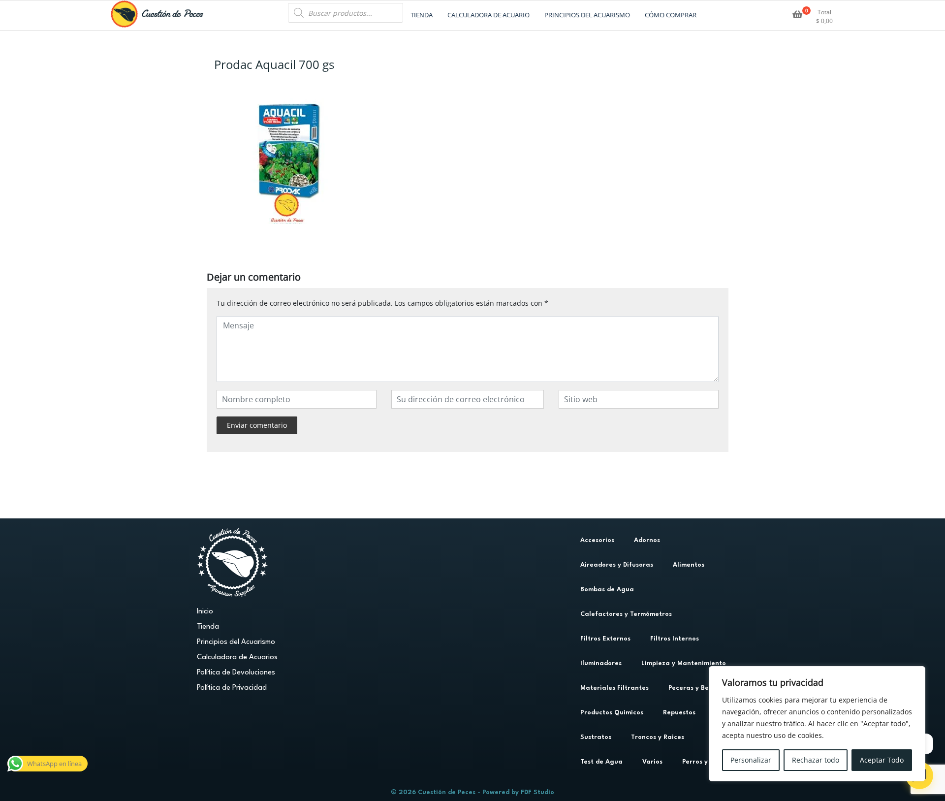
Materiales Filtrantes (614, 688)
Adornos (647, 540)
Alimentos (688, 565)
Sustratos (595, 737)
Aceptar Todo (882, 760)
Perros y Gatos (705, 762)
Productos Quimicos (611, 712)
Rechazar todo (815, 760)
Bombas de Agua (607, 589)
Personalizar (750, 760)
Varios (652, 762)
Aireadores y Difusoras (616, 565)
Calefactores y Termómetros (626, 614)
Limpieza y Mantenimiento (683, 663)
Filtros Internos (674, 639)
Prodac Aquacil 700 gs (274, 64)
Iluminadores (601, 663)
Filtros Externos (605, 639)
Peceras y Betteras (698, 688)
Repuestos (679, 712)
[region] (817, 723)
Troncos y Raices (657, 737)
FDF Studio (537, 792)
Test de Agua (601, 762)
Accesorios (597, 540)
